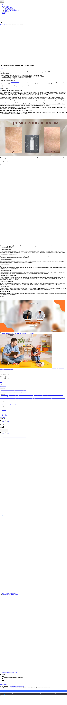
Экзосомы (4, 386)
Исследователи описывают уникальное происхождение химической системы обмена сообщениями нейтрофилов (21, 404)
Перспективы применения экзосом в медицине (12, 10)
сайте (15, 158)
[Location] (1, 17)
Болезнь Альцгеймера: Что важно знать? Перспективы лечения (13, 514)
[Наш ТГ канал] (8, 421)
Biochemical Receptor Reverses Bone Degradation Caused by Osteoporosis (13, 392)
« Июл (1, 382)
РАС (2, 386)
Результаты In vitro (3, 102)
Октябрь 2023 (4, 414)
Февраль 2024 (4, 412)
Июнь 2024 (4, 411)
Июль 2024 (4, 410)
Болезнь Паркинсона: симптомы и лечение (9, 672)
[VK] (3, 421)
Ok (4, 694)
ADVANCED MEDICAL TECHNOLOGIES (16, 686)
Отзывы (3, 13)
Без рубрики (4, 24)
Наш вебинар (6, 11)
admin (2, 68)
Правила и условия (3, 684)
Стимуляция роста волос (8, 8)
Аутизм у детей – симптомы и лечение (9, 593)
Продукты (4, 12)
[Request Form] (1, 20)
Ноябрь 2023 (4, 413)
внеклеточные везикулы (15, 82)
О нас (3, 4)
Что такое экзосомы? (5, 6)
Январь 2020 (4, 415)
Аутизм (1, 386)
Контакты (4, 14)
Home (1, 24)
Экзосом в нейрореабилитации (9, 9)
